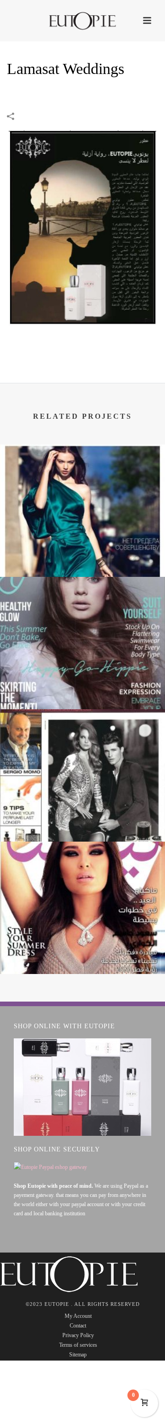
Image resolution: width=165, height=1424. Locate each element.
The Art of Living (82, 552)
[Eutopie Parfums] (82, 20)
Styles (83, 684)
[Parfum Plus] (82, 747)
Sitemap (78, 1354)
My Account (78, 1316)
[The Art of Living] (82, 482)
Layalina (83, 949)
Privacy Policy (78, 1335)
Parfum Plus (82, 817)
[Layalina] (82, 879)
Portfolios (62, 92)
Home (30, 92)
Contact (78, 1325)
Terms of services (78, 1345)
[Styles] (82, 614)
